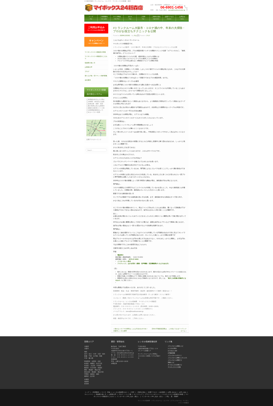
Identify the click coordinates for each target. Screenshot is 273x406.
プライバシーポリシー (152, 394)
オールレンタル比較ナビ (175, 364)
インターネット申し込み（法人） (153, 396)
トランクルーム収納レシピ (175, 346)
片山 (135, 35)
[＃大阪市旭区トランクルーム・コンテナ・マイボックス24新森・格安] (114, 8)
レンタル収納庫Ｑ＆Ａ (120, 392)
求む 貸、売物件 (172, 396)
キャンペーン (96, 41)
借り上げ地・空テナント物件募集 (96, 76)
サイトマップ (138, 394)
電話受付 (120, 255)
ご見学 (132, 392)
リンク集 (128, 394)
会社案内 (88, 80)
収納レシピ (171, 362)
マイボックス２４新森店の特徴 (95, 52)
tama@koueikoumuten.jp (176, 10)
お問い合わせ (172, 392)
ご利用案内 (95, 392)
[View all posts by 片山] (138, 35)
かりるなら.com (172, 350)
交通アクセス (152, 392)
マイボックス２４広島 (174, 367)
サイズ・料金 (105, 392)
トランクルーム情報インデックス (177, 357)
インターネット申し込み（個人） (128, 396)
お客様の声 (88, 67)
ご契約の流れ (141, 392)
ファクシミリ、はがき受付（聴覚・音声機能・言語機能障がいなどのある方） (143, 263)
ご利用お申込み (96, 28)
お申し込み (182, 392)
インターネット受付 (124, 261)
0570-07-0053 (133, 259)
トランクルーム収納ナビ (175, 360)
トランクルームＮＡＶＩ (175, 355)
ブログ (87, 71)
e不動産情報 (171, 353)
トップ (87, 392)
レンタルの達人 (172, 348)
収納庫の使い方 (90, 63)
